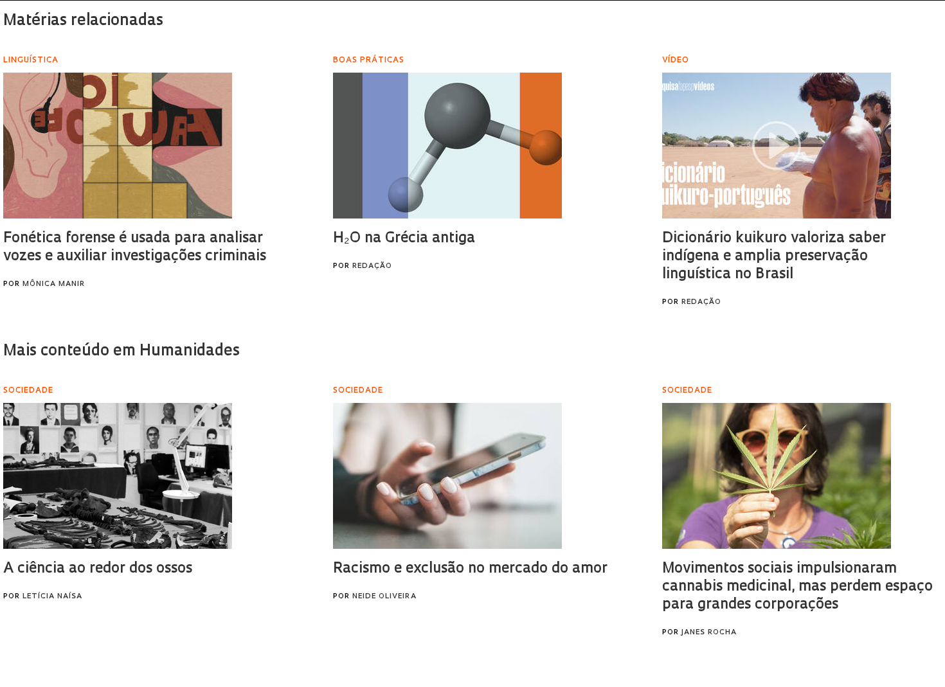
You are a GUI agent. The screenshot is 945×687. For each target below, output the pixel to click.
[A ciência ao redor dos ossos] (117, 476)
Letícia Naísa (52, 596)
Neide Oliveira (384, 596)
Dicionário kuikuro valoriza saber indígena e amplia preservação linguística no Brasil (774, 256)
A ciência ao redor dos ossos (97, 569)
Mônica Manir (53, 284)
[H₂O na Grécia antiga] (447, 146)
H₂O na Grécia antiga (404, 238)
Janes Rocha (709, 632)
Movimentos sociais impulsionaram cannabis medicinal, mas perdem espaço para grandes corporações (797, 587)
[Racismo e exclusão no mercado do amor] (447, 476)
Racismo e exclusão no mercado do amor (470, 569)
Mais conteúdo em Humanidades (121, 351)
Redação (372, 266)
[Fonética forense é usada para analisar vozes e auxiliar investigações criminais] (117, 146)
